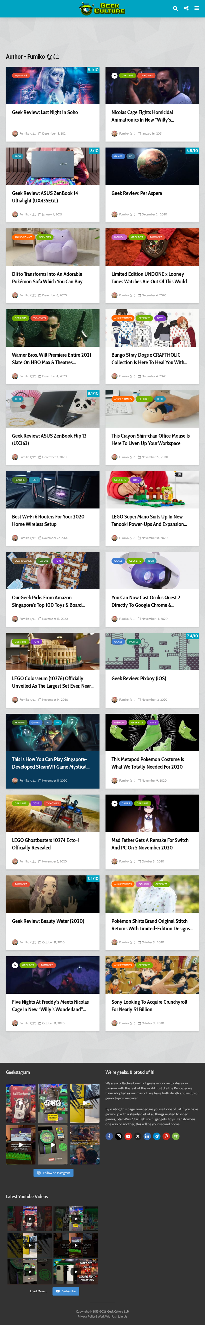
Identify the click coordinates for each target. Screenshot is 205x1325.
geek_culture (20, 1087)
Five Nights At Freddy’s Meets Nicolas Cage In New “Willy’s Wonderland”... (50, 1005)
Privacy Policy (87, 1316)
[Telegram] (156, 1136)
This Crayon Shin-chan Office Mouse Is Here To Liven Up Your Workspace (151, 439)
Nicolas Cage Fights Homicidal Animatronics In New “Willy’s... (143, 116)
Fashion (119, 237)
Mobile (133, 641)
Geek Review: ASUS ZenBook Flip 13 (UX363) (49, 439)
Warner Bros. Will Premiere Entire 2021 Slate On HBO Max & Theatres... (51, 358)
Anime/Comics (23, 237)
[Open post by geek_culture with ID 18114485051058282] (53, 1144)
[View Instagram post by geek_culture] (32, 1120)
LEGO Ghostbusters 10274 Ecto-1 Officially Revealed (46, 844)
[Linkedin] (147, 1136)
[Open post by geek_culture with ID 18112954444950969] (53, 1103)
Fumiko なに (27, 133)
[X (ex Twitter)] (138, 1136)
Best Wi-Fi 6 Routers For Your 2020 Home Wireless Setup (48, 520)
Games (118, 156)
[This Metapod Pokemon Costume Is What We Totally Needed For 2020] (152, 732)
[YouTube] (128, 1136)
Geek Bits (128, 75)
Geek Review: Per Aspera (137, 193)
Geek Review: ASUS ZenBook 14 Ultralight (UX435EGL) (45, 197)
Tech (18, 156)
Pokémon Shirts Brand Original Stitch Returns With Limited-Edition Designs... (152, 925)
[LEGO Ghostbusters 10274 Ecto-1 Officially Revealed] (53, 813)
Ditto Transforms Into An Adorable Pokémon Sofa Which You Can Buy (47, 278)
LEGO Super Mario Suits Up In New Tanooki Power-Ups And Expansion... (149, 520)
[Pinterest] (166, 1136)
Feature (20, 480)
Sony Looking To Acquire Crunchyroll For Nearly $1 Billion (149, 1005)
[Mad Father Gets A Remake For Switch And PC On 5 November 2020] (152, 813)
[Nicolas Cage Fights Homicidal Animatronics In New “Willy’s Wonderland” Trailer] (152, 85)
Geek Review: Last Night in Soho (45, 112)
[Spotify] (176, 1136)
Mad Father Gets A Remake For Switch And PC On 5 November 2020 (150, 844)
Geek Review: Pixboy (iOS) (139, 678)
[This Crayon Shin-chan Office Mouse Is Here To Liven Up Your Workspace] (152, 409)
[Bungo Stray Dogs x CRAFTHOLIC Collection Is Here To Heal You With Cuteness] (152, 328)
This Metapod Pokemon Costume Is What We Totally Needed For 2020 (148, 763)
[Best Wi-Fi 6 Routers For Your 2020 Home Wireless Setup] (53, 489)
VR (57, 722)
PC (130, 156)
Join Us (122, 1316)
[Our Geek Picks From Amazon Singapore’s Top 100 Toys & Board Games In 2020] (53, 570)
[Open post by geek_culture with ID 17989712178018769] (85, 1144)
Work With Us (107, 1316)
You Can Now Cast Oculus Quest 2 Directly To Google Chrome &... (146, 601)
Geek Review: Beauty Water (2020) (48, 921)
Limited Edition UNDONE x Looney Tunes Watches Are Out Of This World (149, 278)
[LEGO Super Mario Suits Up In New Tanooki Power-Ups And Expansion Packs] (152, 489)
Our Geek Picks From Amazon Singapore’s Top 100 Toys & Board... (48, 601)
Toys (160, 318)
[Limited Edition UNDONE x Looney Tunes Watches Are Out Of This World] (152, 247)
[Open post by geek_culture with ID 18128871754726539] (85, 1103)
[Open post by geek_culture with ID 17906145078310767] (21, 1103)
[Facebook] (109, 1136)
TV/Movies (21, 75)
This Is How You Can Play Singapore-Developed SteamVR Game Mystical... (51, 763)
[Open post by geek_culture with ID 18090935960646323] (21, 1144)
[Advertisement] (103, 38)
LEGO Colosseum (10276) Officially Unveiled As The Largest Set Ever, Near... (53, 682)
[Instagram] (118, 1136)
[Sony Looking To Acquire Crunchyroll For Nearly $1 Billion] (152, 975)
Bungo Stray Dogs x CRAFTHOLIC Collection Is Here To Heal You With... (149, 358)
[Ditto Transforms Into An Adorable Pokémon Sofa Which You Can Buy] (53, 247)
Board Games (23, 560)
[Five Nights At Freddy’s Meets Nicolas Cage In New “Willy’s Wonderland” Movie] (53, 975)
